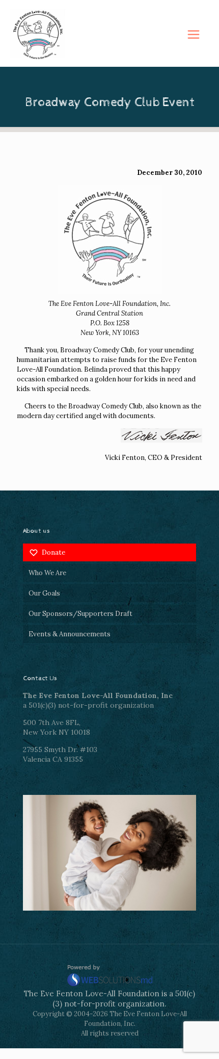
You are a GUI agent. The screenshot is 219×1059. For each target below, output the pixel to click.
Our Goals (44, 593)
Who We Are (47, 573)
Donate (53, 552)
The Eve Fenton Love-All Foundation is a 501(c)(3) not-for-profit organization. (109, 999)
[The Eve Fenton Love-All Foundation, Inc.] (109, 34)
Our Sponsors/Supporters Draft (80, 613)
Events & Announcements (70, 634)
